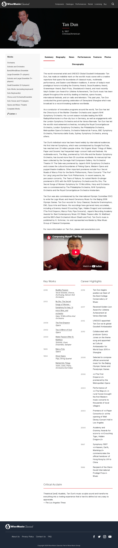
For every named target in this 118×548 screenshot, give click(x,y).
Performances (80, 4)
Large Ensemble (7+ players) (18, 74)
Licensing (98, 4)
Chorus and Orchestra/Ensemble (19, 97)
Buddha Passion (62, 290)
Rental (90, 4)
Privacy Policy (28, 536)
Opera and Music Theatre (17, 105)
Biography (60, 57)
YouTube (109, 536)
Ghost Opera (61, 356)
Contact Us (41, 536)
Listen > (13, 114)
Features (97, 57)
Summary (49, 57)
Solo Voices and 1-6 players (18, 101)
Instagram (104, 536)
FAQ (50, 536)
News (71, 57)
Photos (108, 57)
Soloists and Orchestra (15, 67)
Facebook (94, 536)
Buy (105, 4)
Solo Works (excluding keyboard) (20, 89)
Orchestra (11, 63)
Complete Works (13, 109)
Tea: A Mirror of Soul (64, 330)
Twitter (99, 536)
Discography (78, 64)
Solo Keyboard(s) (14, 93)
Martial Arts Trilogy (63, 363)
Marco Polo (60, 349)
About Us (16, 536)
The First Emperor (63, 323)
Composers (59, 4)
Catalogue (70, 4)
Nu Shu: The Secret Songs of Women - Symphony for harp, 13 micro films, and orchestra (64, 307)
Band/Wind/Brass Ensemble (17, 71)
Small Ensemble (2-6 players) (18, 85)
